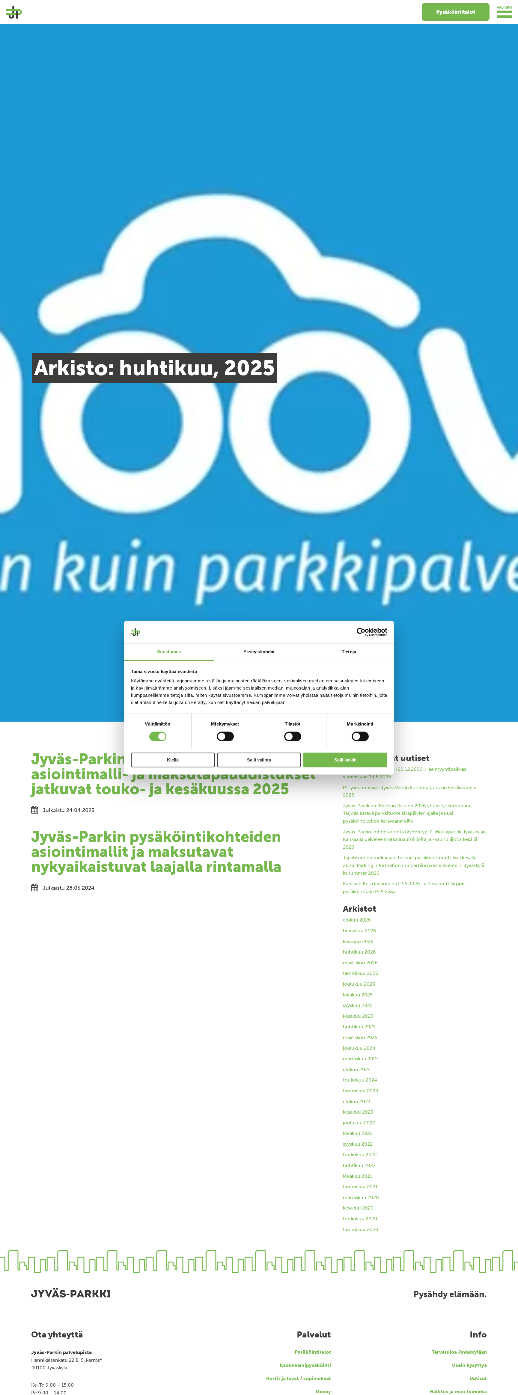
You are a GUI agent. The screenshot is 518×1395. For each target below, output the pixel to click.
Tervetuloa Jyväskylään (459, 1352)
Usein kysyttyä (469, 1365)
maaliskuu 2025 (360, 1037)
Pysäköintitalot (455, 12)
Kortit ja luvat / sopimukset (298, 1378)
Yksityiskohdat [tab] (259, 651)
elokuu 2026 (357, 920)
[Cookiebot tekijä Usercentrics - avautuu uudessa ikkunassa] (361, 632)
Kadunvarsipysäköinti (305, 1365)
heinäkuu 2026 (359, 930)
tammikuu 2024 (360, 1091)
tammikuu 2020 (360, 1229)
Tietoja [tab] (349, 651)
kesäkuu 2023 (358, 1112)
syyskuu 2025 (358, 1005)
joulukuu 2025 (359, 984)
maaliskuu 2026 (360, 963)
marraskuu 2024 (361, 1058)
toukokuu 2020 (360, 1218)
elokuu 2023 (357, 1101)
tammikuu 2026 (360, 973)
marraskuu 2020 (361, 1197)
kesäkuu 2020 (358, 1208)
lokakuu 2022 (358, 1133)
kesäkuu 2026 (358, 941)
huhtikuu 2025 (359, 1026)
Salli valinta (259, 760)
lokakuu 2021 (357, 1176)
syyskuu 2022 (358, 1144)
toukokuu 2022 (360, 1154)
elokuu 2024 (357, 1069)
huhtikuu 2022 (359, 1165)
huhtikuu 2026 (359, 952)
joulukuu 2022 (359, 1123)
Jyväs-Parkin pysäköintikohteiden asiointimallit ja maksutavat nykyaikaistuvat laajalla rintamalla (156, 852)
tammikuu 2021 (360, 1186)
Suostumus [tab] (169, 651)
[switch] (225, 736)
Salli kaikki (345, 760)
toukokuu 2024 (360, 1080)
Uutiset (478, 1378)
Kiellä (173, 760)
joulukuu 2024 (359, 1048)
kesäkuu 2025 (358, 1016)
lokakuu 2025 (358, 995)
